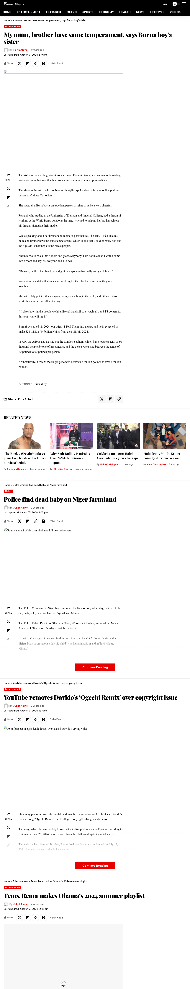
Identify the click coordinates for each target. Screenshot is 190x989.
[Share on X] (19, 63)
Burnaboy (40, 384)
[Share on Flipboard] (27, 63)
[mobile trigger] (183, 3)
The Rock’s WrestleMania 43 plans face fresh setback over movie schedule (25, 458)
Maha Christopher (110, 464)
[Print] (43, 63)
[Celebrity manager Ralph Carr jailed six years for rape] (118, 436)
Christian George (16, 469)
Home (7, 20)
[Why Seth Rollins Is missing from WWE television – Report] (71, 436)
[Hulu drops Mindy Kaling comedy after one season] (164, 436)
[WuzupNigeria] (14, 4)
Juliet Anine (20, 507)
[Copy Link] (35, 63)
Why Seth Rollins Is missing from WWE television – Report (70, 458)
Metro (16, 484)
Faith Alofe (20, 50)
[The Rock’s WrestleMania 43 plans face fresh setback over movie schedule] (25, 436)
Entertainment (12, 26)
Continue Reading (95, 667)
